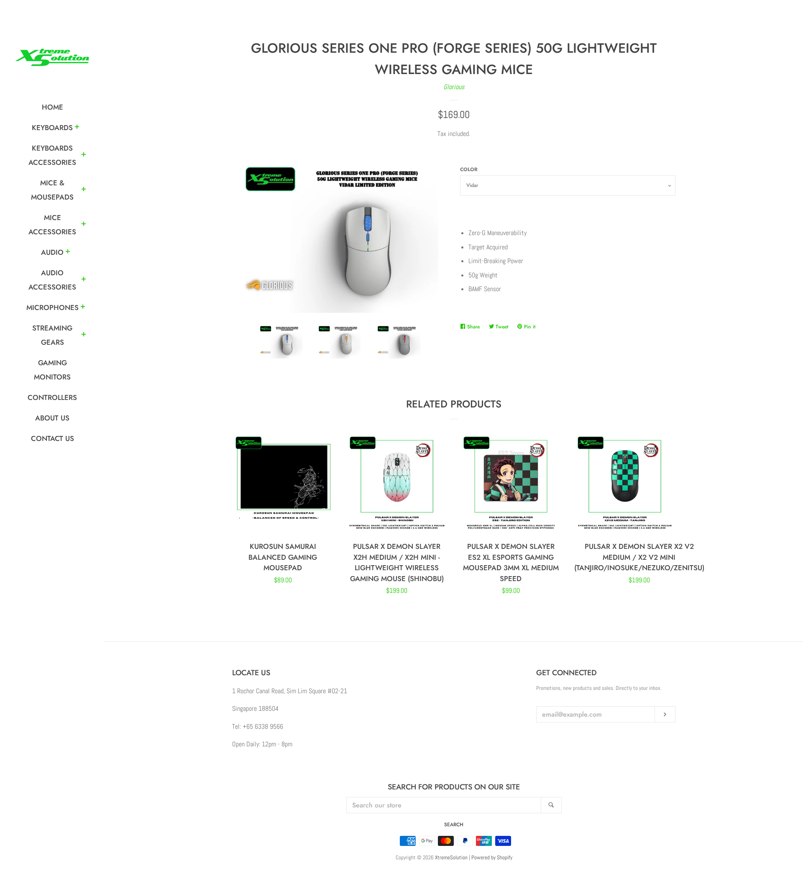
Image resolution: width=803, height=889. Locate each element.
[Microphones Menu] (83, 308)
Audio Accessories (52, 280)
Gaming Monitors (52, 370)
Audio (52, 252)
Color (469, 169)
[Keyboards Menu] (77, 128)
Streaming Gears (52, 335)
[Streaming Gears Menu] (83, 335)
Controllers (52, 397)
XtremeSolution (451, 857)
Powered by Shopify (491, 857)
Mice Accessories (52, 225)
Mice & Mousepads (52, 190)
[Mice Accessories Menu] (83, 225)
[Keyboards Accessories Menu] (83, 155)
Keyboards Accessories (52, 155)
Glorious (453, 86)
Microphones (52, 307)
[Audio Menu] (68, 253)
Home (52, 107)
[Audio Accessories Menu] (83, 280)
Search (453, 824)
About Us (52, 418)
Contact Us (52, 438)
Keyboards (52, 128)
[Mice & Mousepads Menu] (83, 190)
